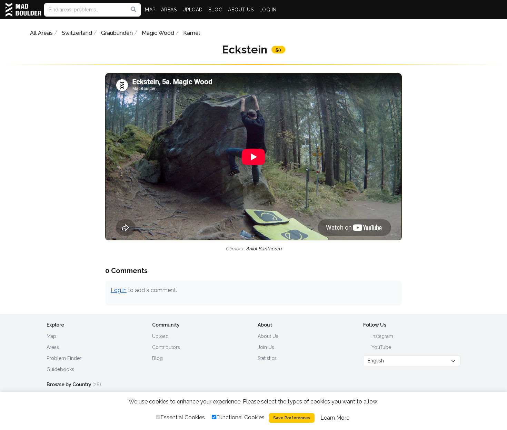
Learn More (334, 417)
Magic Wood (158, 33)
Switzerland (77, 33)
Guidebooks (60, 369)
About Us (268, 336)
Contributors (166, 347)
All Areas (41, 33)
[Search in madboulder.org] (133, 9)
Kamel (191, 33)
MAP (150, 9)
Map (51, 336)
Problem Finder (64, 358)
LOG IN (268, 9)
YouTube (380, 347)
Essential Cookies (182, 417)
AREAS (169, 9)
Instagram (381, 336)
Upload (160, 336)
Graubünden (117, 33)
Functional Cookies (240, 417)
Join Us (266, 347)
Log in (119, 290)
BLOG (215, 9)
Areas (53, 347)
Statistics (267, 358)
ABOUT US (241, 9)
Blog (157, 358)
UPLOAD (192, 9)
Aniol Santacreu (263, 248)
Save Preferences (291, 418)
